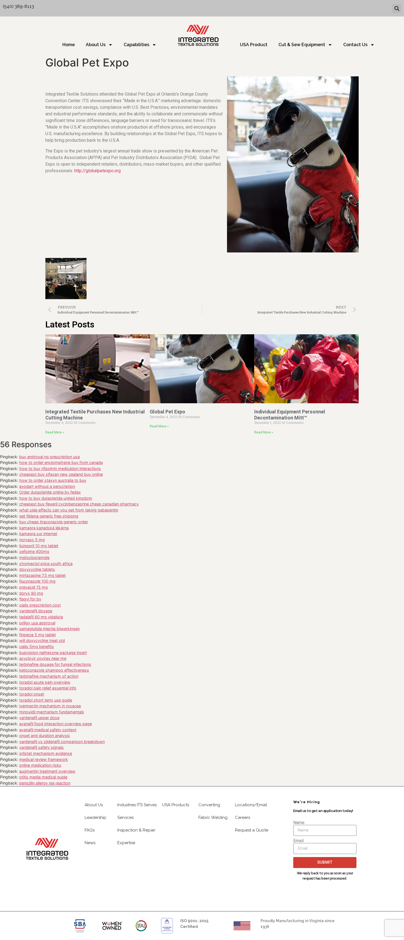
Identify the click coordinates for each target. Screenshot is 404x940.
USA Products (175, 804)
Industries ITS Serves (137, 804)
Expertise (126, 842)
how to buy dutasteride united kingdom (55, 498)
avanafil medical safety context (47, 729)
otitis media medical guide (43, 777)
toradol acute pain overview (44, 682)
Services (125, 817)
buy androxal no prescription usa (49, 456)
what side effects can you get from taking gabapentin (68, 510)
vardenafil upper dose (39, 717)
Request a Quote (251, 830)
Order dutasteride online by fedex (50, 492)
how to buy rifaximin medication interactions (60, 468)
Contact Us (355, 44)
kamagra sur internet (38, 533)
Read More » (54, 432)
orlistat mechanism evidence (45, 753)
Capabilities (136, 44)
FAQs (90, 830)
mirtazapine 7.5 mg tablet (42, 575)
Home (68, 44)
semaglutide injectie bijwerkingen (49, 628)
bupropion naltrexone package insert (53, 652)
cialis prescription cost (40, 605)
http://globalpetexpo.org (97, 170)
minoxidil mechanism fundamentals (51, 712)
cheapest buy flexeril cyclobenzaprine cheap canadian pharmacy (79, 504)
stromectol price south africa (46, 563)
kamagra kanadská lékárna (44, 527)
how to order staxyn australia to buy (52, 480)
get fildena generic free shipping (48, 516)
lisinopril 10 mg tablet (38, 545)
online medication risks (40, 765)
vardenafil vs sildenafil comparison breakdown (62, 741)
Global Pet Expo (167, 412)
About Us (96, 44)
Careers (242, 817)
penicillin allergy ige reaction (44, 783)
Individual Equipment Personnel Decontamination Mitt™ (289, 415)
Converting (209, 804)
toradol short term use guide (45, 700)
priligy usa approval (37, 623)
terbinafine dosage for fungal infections (55, 664)
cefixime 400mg (34, 551)
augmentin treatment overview (47, 771)
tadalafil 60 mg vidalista (41, 616)
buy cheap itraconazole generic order (53, 521)
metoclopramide (34, 557)
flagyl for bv (30, 599)
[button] (396, 8)
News (90, 842)
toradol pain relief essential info (47, 688)
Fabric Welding (213, 817)
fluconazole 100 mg (37, 581)
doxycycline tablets (37, 569)
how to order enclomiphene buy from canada (61, 462)
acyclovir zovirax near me (42, 658)
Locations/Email (251, 804)
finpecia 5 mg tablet (37, 634)
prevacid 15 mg (33, 587)
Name (299, 823)
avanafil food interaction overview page (55, 723)
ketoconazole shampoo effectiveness (54, 670)
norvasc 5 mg (32, 539)
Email (298, 841)
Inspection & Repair (136, 830)
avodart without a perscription (47, 486)
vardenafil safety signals (41, 747)
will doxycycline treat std (42, 640)
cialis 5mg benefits (36, 646)
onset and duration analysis (44, 735)
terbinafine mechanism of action (48, 676)
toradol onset (31, 694)
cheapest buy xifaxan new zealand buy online (61, 474)
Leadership (95, 817)
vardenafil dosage (35, 610)
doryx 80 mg (31, 593)
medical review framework (43, 759)
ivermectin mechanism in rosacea (50, 705)
